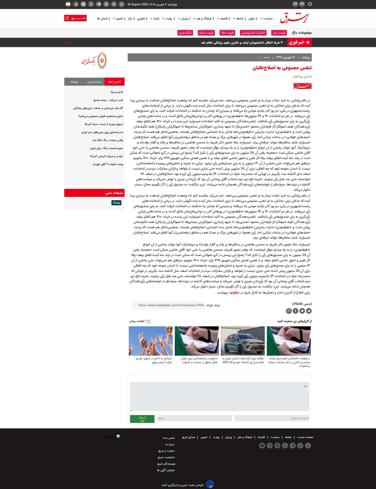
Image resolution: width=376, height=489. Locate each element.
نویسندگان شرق (166, 464)
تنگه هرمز (185, 32)
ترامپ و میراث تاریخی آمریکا (106, 156)
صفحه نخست (304, 437)
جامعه (240, 18)
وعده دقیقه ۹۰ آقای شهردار (108, 164)
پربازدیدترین (94, 82)
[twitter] (91, 4)
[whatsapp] (289, 311)
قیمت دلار (279, 32)
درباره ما (170, 444)
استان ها (102, 18)
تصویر (119, 18)
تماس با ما (169, 438)
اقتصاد (224, 18)
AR (295, 4)
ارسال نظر (142, 419)
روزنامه (305, 57)
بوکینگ (116, 203)
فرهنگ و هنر (204, 18)
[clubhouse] (76, 4)
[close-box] (67, 42)
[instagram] (106, 4)
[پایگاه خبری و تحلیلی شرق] (294, 23)
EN (302, 4)
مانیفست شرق (166, 457)
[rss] (114, 4)
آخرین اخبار (114, 82)
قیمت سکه (206, 32)
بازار (130, 18)
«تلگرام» (234, 292)
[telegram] (99, 4)
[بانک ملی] (94, 68)
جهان (252, 18)
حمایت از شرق (166, 451)
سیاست (268, 18)
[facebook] (295, 311)
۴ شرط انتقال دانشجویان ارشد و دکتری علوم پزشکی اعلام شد (242, 46)
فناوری (141, 18)
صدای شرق (189, 437)
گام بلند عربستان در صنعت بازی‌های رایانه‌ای (98, 108)
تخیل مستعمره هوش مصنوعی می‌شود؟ (100, 116)
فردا (155, 18)
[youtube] (68, 4)
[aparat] (83, 4)
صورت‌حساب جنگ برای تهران (106, 148)
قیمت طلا (227, 32)
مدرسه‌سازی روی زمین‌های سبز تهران (102, 132)
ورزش (184, 18)
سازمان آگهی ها (166, 470)
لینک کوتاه (212, 305)
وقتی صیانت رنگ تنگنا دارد (107, 140)
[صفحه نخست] (309, 4)
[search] (121, 4)
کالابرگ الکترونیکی (253, 32)
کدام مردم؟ (117, 92)
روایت (169, 18)
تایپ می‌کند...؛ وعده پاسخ (108, 100)
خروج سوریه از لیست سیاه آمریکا (104, 124)
